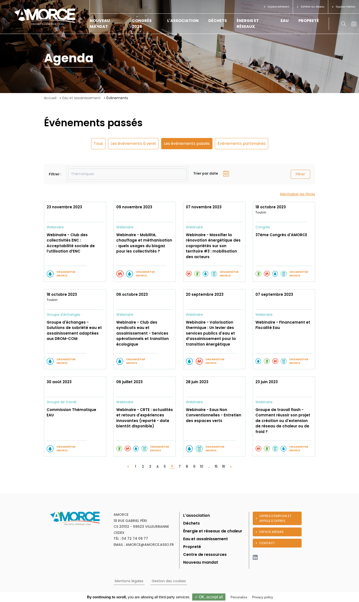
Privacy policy (262, 597)
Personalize (239, 597)
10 (201, 466)
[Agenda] (354, 23)
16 (223, 466)
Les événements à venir (133, 143)
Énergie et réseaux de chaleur (212, 531)
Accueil (50, 97)
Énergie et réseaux (248, 23)
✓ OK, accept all (209, 597)
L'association (183, 20)
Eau (285, 20)
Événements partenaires (241, 143)
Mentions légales (129, 581)
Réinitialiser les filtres (297, 194)
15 (216, 466)
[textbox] (127, 174)
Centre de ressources (205, 554)
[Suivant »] (231, 466)
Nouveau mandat (100, 23)
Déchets (217, 20)
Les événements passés (187, 143)
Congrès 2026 (142, 23)
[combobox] (127, 174)
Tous (98, 143)
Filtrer (300, 174)
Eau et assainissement (81, 97)
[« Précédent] (128, 466)
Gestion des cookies (169, 581)
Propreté (308, 20)
